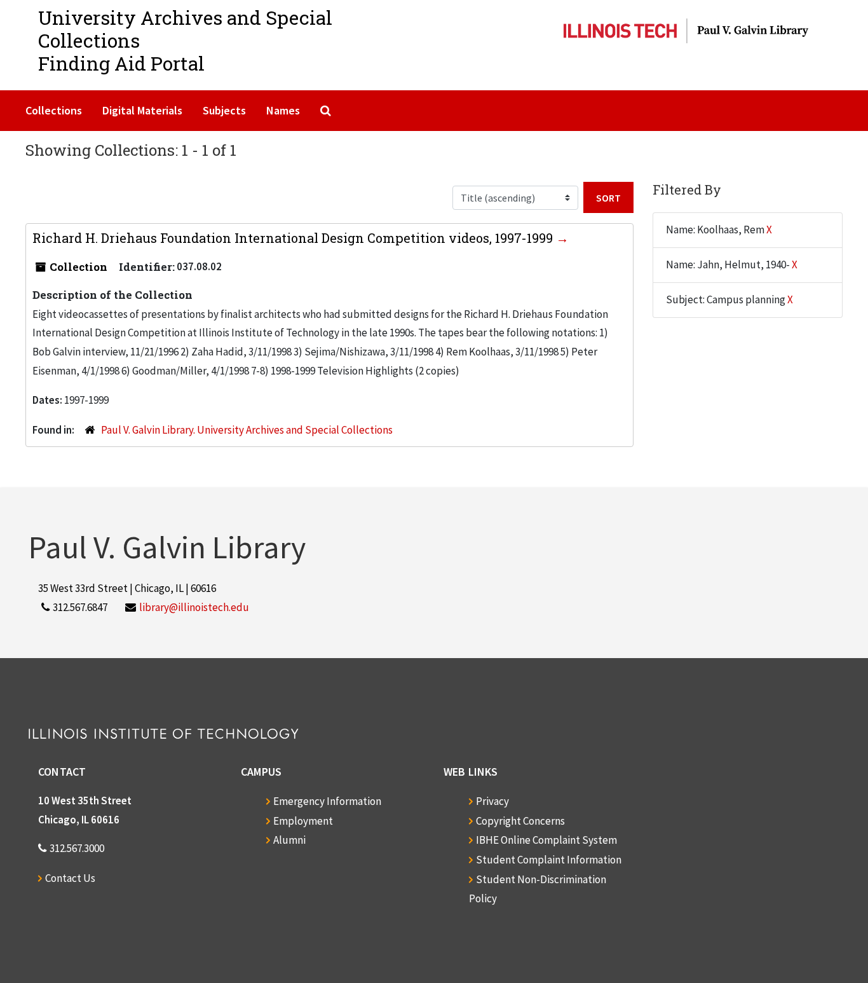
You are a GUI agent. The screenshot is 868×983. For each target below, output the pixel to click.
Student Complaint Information (548, 860)
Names (283, 110)
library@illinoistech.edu (194, 607)
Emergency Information (327, 801)
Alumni (289, 840)
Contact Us (70, 878)
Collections (53, 110)
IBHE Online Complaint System (546, 840)
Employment (303, 821)
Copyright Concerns (520, 821)
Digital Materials (142, 110)
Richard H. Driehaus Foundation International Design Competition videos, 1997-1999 (294, 238)
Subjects (224, 110)
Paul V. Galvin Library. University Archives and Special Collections (247, 430)
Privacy (492, 801)
